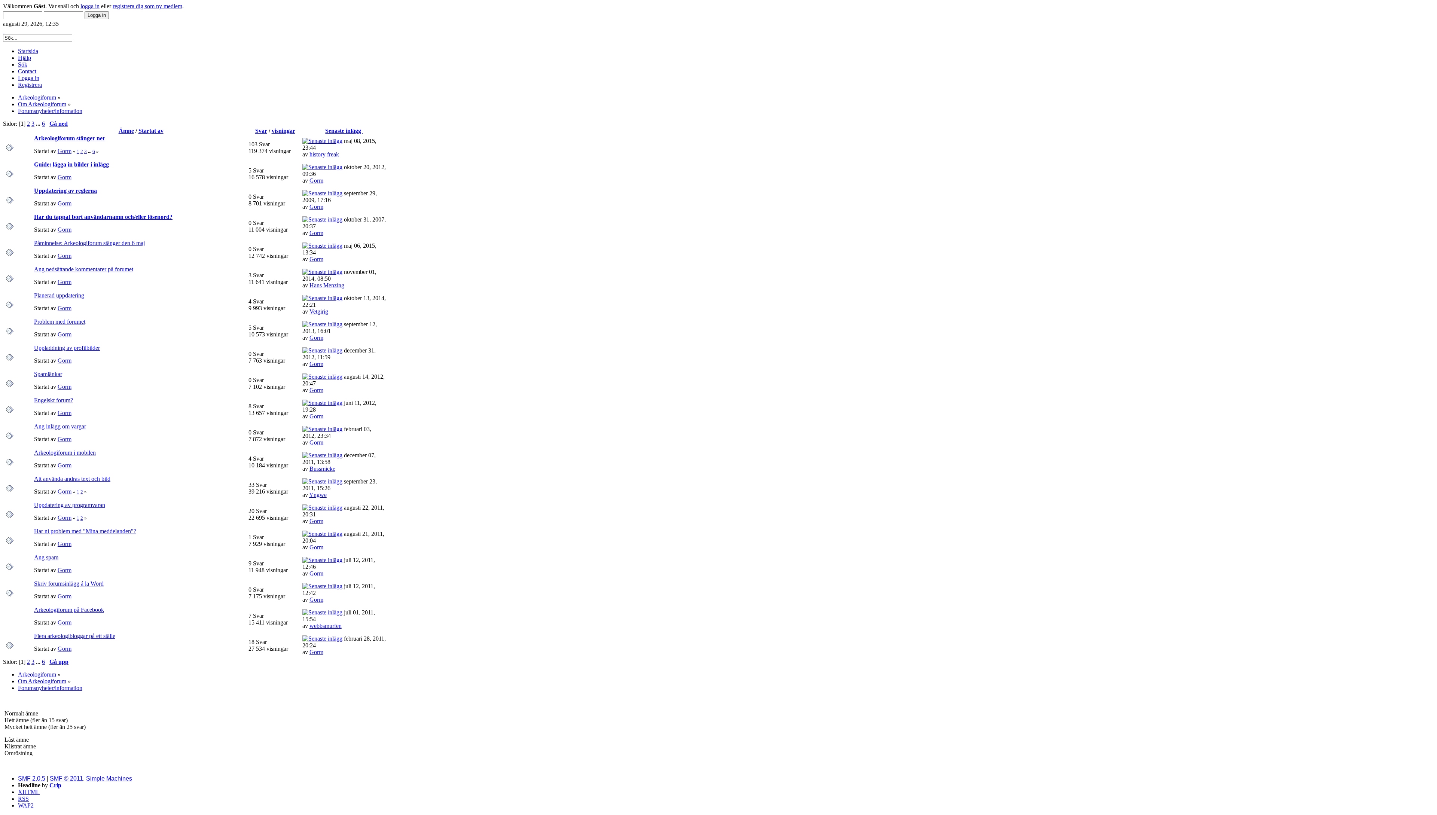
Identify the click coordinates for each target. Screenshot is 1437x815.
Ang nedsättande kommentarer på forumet (83, 269)
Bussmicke (322, 469)
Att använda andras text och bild (72, 479)
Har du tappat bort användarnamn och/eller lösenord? (103, 217)
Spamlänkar (48, 374)
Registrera (30, 85)
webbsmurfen (325, 626)
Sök (22, 64)
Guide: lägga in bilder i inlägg (71, 164)
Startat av (151, 131)
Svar (261, 131)
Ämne (126, 131)
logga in (90, 6)
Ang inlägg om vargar (60, 426)
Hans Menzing (326, 285)
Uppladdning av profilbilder (67, 348)
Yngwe (318, 495)
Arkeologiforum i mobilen (65, 452)
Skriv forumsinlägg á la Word (69, 583)
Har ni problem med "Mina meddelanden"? (85, 531)
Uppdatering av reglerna (65, 190)
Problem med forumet (59, 321)
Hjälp (24, 58)
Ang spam (46, 557)
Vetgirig (318, 311)
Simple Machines (109, 778)
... (39, 123)
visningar (283, 131)
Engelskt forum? (53, 400)
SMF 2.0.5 (31, 778)
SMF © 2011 (66, 778)
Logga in (28, 78)
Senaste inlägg (344, 131)
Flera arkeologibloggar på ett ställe (74, 636)
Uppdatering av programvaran (69, 505)
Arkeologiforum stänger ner (69, 138)
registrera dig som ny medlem (147, 6)
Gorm (64, 151)
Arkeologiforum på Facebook (69, 610)
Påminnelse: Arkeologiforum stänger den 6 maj (89, 243)
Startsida (28, 51)
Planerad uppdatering (59, 295)
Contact (27, 71)
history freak (324, 154)
